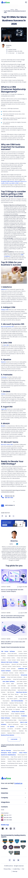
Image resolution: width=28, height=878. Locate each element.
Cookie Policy (16, 869)
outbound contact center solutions (13, 673)
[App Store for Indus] (14, 828)
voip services (10, 692)
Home (12, 9)
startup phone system (19, 750)
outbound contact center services (10, 675)
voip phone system (12, 698)
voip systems (6, 701)
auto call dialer (12, 685)
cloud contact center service (16, 660)
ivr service (10, 728)
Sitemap (15, 871)
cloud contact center (9, 658)
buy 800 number (11, 707)
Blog (16, 9)
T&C (23, 869)
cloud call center (12, 653)
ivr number (18, 728)
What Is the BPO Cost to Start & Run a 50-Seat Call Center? (13, 642)
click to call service (13, 724)
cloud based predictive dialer (8, 720)
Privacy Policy (7, 869)
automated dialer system (18, 688)
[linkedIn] (14, 860)
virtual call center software (14, 677)
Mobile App (5, 825)
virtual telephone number (18, 713)
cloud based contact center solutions (17, 655)
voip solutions (23, 698)
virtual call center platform (20, 679)
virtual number (5, 713)
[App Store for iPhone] (2, 828)
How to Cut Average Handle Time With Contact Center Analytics (12, 590)
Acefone (10, 866)
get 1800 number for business (11, 709)
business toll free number (16, 703)
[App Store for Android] (6, 828)
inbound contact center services (12, 666)
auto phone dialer (8, 683)
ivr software (20, 726)
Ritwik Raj (14, 541)
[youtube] (18, 860)
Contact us (18, 783)
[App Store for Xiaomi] (10, 828)
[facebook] (9, 860)
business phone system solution (16, 733)
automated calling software (8, 690)
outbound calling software (20, 670)
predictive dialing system (18, 718)
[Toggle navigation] (26, 2)
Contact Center (12, 49)
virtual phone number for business (10, 716)
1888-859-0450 (9, 497)
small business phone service (14, 763)
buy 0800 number (22, 707)
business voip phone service (10, 694)
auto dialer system (22, 681)
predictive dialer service (12, 722)
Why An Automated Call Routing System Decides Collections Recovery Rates (12, 616)
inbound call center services (19, 664)
